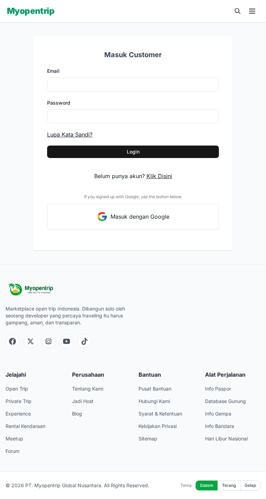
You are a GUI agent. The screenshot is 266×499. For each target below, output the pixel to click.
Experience (18, 414)
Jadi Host (83, 401)
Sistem (206, 485)
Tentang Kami (87, 389)
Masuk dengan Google (139, 216)
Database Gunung (225, 401)
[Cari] (237, 11)
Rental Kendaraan (25, 426)
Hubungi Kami (154, 401)
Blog (77, 414)
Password (58, 103)
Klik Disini (159, 176)
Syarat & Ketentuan (160, 414)
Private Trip (19, 401)
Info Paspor (218, 389)
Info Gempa (218, 414)
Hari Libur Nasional (226, 438)
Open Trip (17, 389)
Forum (12, 451)
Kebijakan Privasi (158, 426)
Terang (229, 485)
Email (53, 71)
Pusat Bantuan (155, 389)
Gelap (250, 485)
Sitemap (148, 438)
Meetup (14, 438)
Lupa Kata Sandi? (69, 134)
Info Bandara (219, 426)
